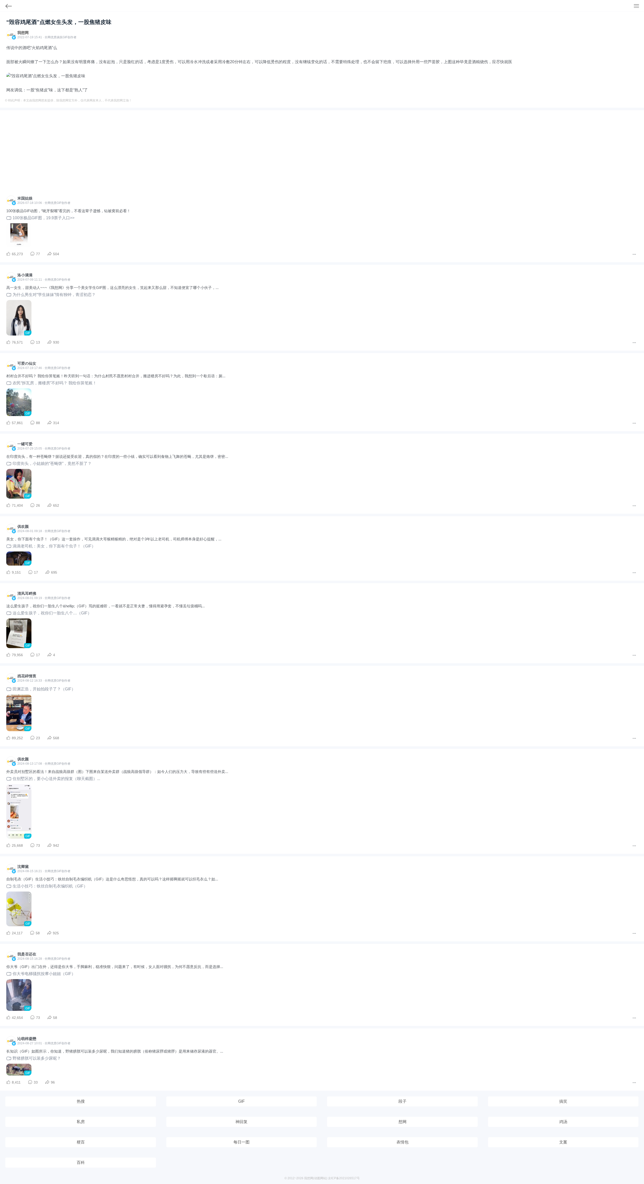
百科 (81, 1162)
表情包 (402, 1142)
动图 (317, 1178)
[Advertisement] (322, 154)
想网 (402, 1122)
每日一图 (241, 1142)
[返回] (6, 7)
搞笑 (563, 1101)
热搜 (81, 1101)
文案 (563, 1142)
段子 (402, 1101)
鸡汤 (563, 1122)
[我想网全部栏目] (639, 6)
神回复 (241, 1122)
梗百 (81, 1142)
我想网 (23, 32)
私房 (81, 1122)
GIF (65, 37)
